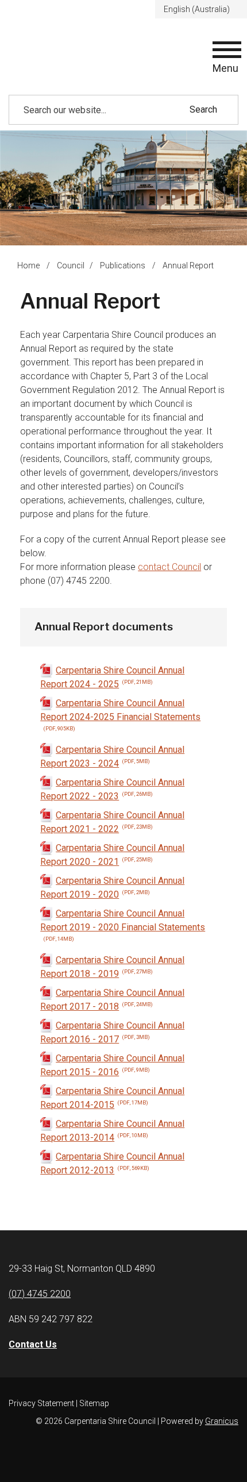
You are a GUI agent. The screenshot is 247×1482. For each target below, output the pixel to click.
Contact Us (33, 1344)
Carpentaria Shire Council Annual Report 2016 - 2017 (112, 1032)
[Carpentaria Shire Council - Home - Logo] (66, 58)
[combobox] (201, 9)
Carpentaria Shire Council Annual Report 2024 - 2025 (112, 677)
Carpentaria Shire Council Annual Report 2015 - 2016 (112, 1065)
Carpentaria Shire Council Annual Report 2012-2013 (112, 1163)
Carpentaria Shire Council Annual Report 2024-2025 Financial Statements (120, 715)
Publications (123, 265)
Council (70, 265)
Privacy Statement (41, 1403)
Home (28, 265)
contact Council (169, 566)
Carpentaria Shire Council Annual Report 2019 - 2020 (112, 887)
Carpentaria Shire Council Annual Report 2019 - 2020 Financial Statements (122, 925)
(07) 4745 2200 (40, 1293)
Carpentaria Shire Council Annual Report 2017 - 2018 (112, 999)
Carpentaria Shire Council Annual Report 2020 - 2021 (112, 854)
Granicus (221, 1421)
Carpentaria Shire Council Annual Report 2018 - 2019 (112, 966)
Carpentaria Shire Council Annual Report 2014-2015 (112, 1097)
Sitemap (94, 1403)
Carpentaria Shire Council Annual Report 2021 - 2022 (112, 822)
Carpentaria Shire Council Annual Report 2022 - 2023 (112, 789)
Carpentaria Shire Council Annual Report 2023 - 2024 (112, 756)
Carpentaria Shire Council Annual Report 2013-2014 (112, 1130)
